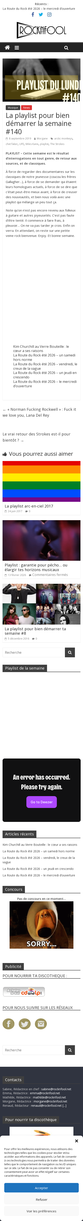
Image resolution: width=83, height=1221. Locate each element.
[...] (64, 1106)
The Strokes (57, 144)
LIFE (21, 144)
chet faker (12, 144)
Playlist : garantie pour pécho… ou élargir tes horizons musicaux (36, 567)
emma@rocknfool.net (45, 1093)
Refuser (41, 1199)
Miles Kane (32, 144)
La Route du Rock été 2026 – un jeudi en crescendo (45, 374)
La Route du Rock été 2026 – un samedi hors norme (44, 357)
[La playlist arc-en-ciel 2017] (42, 463)
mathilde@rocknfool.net (49, 1097)
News (26, 107)
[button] (76, 1141)
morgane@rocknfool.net (50, 1101)
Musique (13, 107)
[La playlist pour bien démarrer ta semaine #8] (42, 586)
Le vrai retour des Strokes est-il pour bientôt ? (36, 437)
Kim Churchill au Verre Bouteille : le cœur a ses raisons (41, 348)
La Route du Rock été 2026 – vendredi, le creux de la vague (45, 366)
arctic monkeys (63, 138)
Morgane (42, 138)
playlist (44, 144)
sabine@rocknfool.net (56, 1089)
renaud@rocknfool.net (46, 1106)
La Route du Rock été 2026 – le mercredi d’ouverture (39, 9)
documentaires (53, 171)
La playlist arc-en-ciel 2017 (29, 506)
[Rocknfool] (41, 30)
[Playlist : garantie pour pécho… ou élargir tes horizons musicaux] (42, 522)
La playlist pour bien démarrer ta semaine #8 (35, 631)
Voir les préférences (41, 1211)
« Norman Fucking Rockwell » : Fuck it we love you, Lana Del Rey (39, 412)
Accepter (41, 1188)
